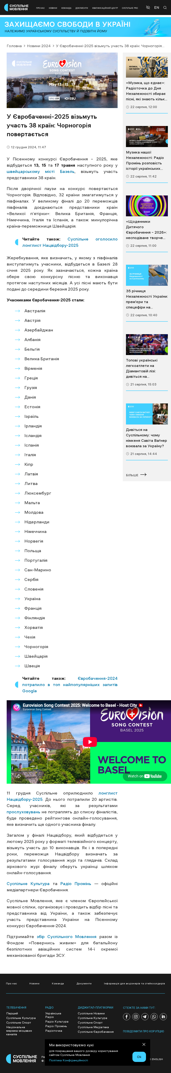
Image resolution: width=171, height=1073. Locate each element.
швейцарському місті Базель (40, 171)
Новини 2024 (39, 46)
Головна (14, 46)
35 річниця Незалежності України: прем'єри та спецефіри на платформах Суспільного (147, 299)
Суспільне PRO (130, 8)
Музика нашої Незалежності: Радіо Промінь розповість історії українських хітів (145, 160)
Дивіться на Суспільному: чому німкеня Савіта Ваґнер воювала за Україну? (146, 438)
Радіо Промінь (75, 884)
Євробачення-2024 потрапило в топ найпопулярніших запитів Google (70, 684)
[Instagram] (135, 1016)
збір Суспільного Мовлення (67, 936)
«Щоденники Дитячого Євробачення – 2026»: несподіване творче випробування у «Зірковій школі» (146, 230)
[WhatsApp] (154, 1016)
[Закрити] (144, 1045)
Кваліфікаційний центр (105, 8)
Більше (132, 475)
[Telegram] (144, 1016)
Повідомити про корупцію (143, 1031)
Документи (81, 8)
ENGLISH (157, 1059)
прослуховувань (24, 812)
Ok (139, 1056)
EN (156, 7)
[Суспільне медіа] (147, 67)
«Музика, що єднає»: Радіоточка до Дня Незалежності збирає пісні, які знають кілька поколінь (146, 91)
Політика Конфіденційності (68, 1060)
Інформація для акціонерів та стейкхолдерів (134, 983)
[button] (148, 7)
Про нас (40, 8)
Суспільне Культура (28, 884)
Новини (53, 8)
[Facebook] (126, 1016)
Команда (66, 8)
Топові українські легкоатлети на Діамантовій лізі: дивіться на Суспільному (141, 368)
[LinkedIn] (163, 1016)
